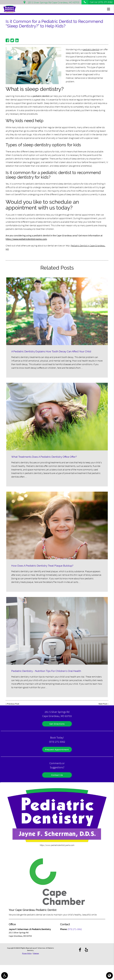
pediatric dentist (91, 49)
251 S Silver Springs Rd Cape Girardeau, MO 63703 (53, 2)
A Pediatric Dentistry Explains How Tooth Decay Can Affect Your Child (51, 351)
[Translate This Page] (109, 975)
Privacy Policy (27, 953)
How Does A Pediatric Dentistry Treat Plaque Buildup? (42, 565)
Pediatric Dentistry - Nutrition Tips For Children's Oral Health (46, 671)
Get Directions (57, 724)
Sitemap (36, 953)
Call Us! (101, 2)
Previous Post (13, 703)
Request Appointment (57, 749)
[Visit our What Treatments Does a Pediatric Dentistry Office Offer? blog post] (57, 416)
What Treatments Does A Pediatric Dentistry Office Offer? (44, 456)
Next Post (103, 703)
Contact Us (57, 775)
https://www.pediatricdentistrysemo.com (26, 239)
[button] (109, 9)
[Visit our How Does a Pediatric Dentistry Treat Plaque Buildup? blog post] (57, 525)
